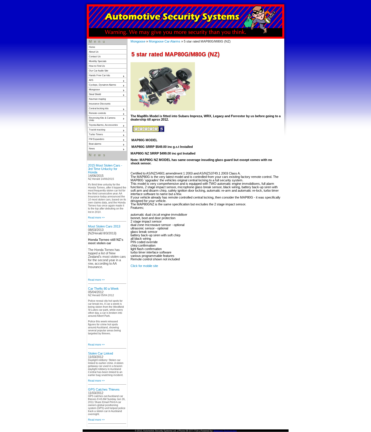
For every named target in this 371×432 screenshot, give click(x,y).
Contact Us (95, 56)
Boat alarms (94, 144)
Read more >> (96, 217)
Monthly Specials (97, 61)
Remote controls (97, 113)
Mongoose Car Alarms (164, 41)
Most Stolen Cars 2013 (104, 226)
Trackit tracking (96, 130)
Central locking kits (98, 109)
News (91, 149)
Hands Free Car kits (99, 75)
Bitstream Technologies (225, 430)
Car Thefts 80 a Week (103, 288)
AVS (90, 80)
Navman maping (97, 99)
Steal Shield (94, 94)
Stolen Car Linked (100, 353)
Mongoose (94, 90)
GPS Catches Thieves (104, 389)
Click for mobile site (144, 266)
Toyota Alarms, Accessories (103, 125)
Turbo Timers (95, 134)
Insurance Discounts (100, 103)
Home (92, 47)
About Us (94, 51)
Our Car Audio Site (98, 70)
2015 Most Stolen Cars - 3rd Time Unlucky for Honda (105, 169)
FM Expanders (96, 139)
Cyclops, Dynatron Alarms (102, 85)
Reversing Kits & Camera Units (101, 119)
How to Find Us (97, 66)
